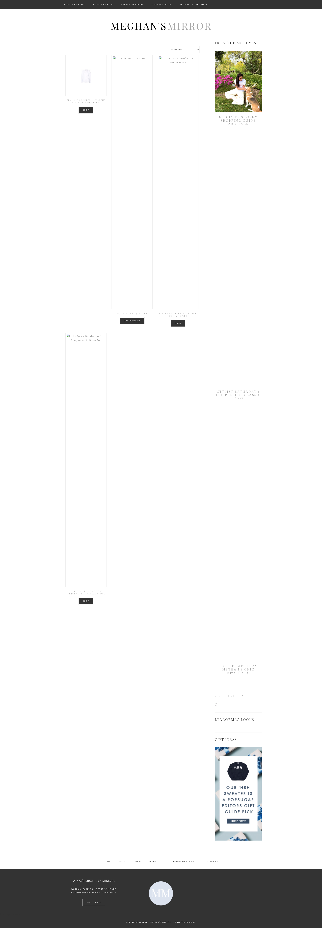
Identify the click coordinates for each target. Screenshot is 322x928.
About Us (93, 902)
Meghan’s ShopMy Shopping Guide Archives (238, 120)
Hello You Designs (184, 922)
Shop (86, 110)
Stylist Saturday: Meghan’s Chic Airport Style (238, 669)
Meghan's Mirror (161, 25)
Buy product (132, 321)
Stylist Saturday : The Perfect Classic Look (238, 395)
